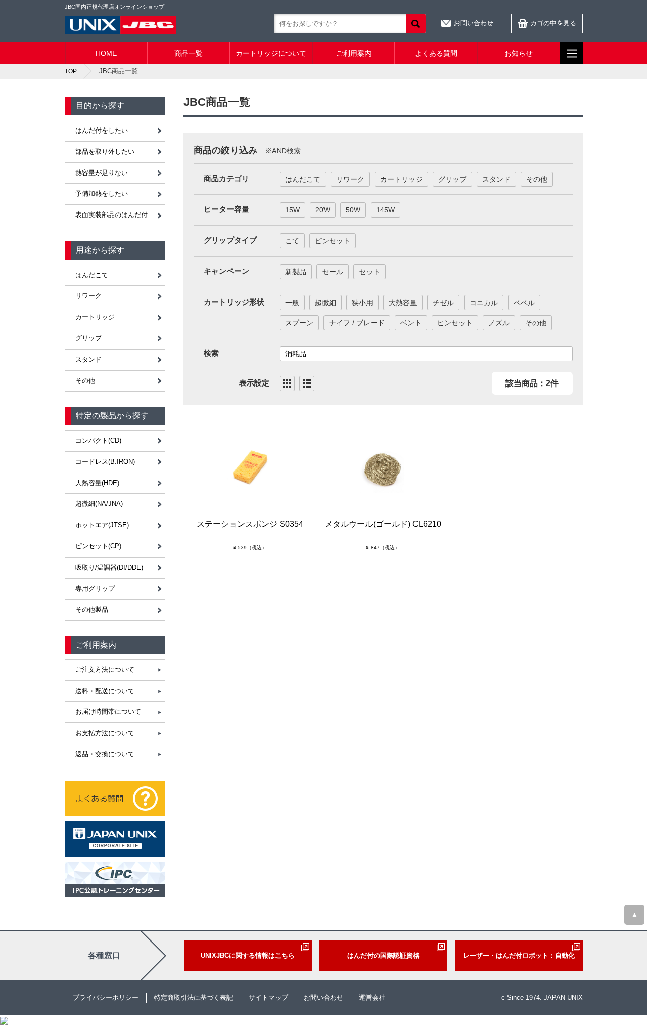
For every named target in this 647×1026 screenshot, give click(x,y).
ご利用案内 (354, 53)
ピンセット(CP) (98, 546)
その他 (85, 380)
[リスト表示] (306, 383)
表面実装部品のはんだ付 (111, 215)
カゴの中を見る (553, 23)
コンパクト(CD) (98, 440)
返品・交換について (104, 754)
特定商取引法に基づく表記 (193, 997)
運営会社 (372, 997)
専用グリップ (95, 588)
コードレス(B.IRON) (105, 461)
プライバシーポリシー (105, 997)
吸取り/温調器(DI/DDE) (109, 567)
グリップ (88, 338)
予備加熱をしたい (101, 193)
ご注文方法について (104, 669)
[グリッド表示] (287, 383)
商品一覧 (188, 53)
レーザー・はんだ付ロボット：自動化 (519, 955)
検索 (416, 23)
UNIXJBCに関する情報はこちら (248, 955)
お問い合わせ (473, 23)
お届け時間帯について (108, 711)
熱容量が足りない (101, 173)
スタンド (88, 359)
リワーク (88, 296)
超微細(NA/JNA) (99, 503)
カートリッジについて (271, 53)
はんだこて (91, 275)
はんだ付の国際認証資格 (383, 955)
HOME (106, 53)
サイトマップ (268, 997)
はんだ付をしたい (101, 130)
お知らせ (518, 53)
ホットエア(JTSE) (102, 525)
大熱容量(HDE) (97, 483)
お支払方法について (104, 733)
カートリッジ (95, 317)
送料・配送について (104, 691)
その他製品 (91, 609)
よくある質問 (436, 53)
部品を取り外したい (104, 151)
